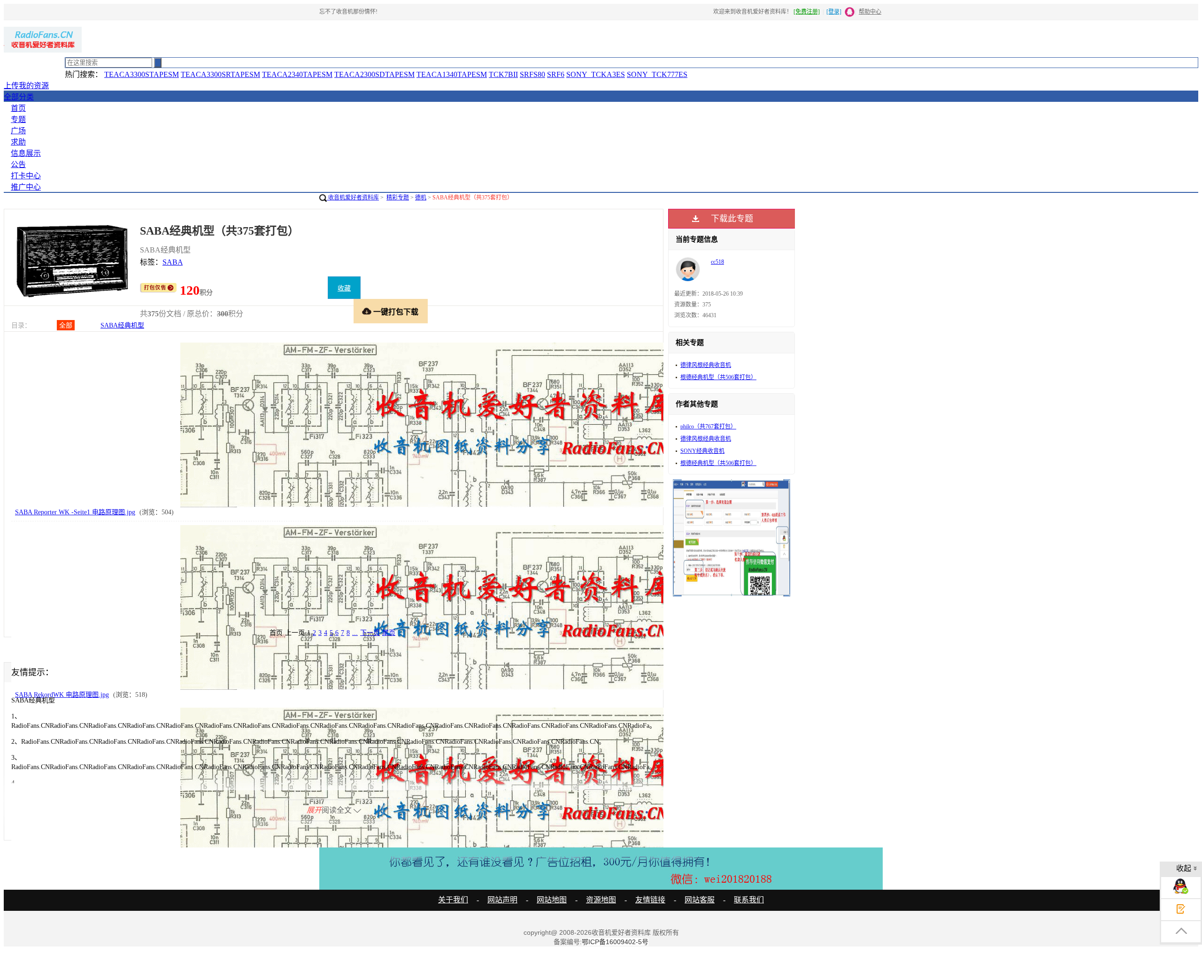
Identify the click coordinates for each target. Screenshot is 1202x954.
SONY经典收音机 (702, 451)
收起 (1183, 868)
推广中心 (26, 187)
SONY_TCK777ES (657, 74)
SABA (172, 262)
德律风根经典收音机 (705, 365)
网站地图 (552, 900)
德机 (420, 197)
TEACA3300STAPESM (141, 74)
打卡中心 (26, 176)
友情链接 (650, 900)
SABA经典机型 (122, 325)
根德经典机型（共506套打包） (718, 377)
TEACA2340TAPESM (297, 74)
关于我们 (453, 900)
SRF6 (555, 74)
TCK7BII (503, 74)
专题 (18, 119)
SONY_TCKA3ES (595, 74)
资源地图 (601, 900)
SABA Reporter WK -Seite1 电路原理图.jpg (75, 512)
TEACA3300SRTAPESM (220, 74)
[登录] (833, 11)
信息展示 (26, 153)
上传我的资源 (26, 86)
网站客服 (700, 900)
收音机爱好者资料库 (353, 197)
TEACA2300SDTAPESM (374, 74)
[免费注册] (807, 11)
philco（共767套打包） (708, 426)
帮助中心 (870, 11)
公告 (18, 164)
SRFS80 (532, 74)
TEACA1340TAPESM (451, 74)
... (355, 632)
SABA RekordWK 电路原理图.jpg (62, 694)
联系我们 (749, 900)
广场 (18, 131)
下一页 (370, 632)
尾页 (388, 632)
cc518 (717, 262)
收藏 (344, 288)
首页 (18, 108)
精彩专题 (397, 197)
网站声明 (502, 900)
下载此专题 (732, 218)
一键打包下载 (395, 312)
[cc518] (688, 279)
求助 (18, 142)
